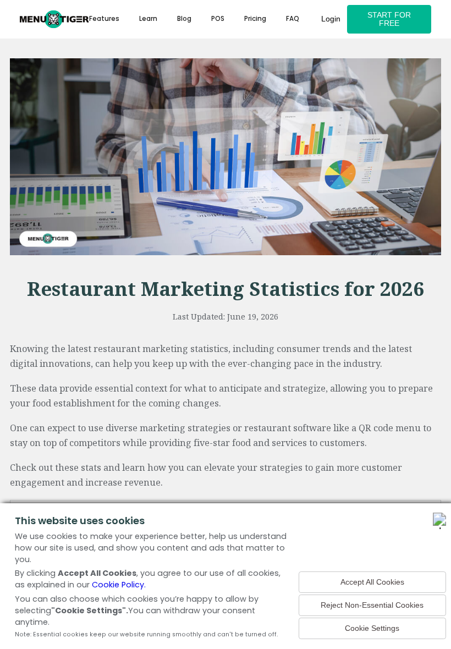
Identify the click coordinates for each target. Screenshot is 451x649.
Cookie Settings (372, 628)
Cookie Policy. (119, 584)
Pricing (255, 18)
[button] (148, 19)
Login (330, 19)
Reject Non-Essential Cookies (372, 605)
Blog (184, 18)
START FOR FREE (389, 19)
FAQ (292, 18)
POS (217, 18)
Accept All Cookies (372, 582)
